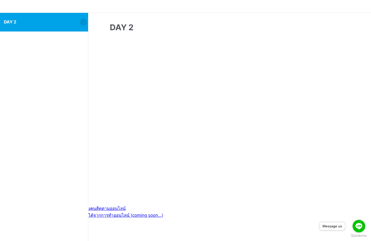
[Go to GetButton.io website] (359, 235)
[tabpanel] (230, 105)
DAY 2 (10, 21)
